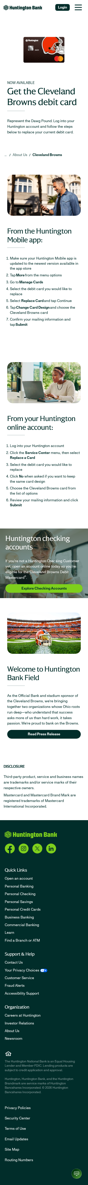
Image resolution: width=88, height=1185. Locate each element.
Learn (9, 932)
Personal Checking (20, 894)
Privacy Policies (18, 1108)
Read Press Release (44, 734)
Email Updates (16, 1139)
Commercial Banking (22, 925)
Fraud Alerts (15, 985)
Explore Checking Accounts (44, 588)
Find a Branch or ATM (22, 940)
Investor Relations (19, 1023)
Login (62, 7)
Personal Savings (19, 902)
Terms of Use (15, 1128)
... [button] (6, 155)
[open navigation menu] (78, 7)
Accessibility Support (22, 993)
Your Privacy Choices (22, 970)
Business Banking (19, 917)
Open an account (19, 878)
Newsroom (13, 1038)
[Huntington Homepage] (31, 834)
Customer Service (19, 978)
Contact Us (14, 962)
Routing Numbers (19, 1160)
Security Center (17, 1118)
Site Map (12, 1149)
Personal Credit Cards (23, 909)
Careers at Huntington (23, 1015)
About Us (20, 155)
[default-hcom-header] (23, 7)
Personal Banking (19, 886)
